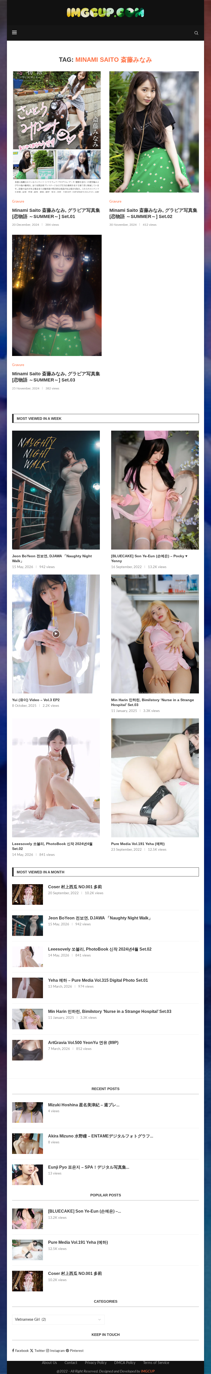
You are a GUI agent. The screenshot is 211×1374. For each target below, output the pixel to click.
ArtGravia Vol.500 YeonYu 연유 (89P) (83, 1042)
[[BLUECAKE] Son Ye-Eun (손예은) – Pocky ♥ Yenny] (155, 490)
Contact (71, 1363)
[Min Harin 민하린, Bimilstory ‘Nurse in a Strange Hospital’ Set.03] (155, 634)
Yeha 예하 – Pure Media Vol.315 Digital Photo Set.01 (98, 980)
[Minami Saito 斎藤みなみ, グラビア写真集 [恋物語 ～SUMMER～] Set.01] (57, 132)
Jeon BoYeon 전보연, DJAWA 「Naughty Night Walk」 (52, 558)
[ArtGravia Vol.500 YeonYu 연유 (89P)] (27, 1050)
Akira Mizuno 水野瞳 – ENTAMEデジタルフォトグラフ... (100, 1136)
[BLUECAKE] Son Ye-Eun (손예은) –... (84, 1211)
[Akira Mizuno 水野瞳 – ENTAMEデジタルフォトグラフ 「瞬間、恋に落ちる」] (27, 1143)
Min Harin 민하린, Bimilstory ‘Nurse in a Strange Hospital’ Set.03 (152, 702)
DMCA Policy (124, 1363)
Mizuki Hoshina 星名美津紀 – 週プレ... (83, 1105)
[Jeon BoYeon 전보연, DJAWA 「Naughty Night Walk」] (56, 490)
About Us (49, 1363)
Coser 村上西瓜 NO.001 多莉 (75, 887)
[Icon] (56, 634)
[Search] (196, 32)
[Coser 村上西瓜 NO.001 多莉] (27, 894)
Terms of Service (156, 1363)
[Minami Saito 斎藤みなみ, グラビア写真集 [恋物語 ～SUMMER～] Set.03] (57, 295)
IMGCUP (148, 1371)
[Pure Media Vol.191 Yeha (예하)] (155, 777)
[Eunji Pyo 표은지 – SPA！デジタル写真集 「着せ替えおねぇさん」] (27, 1174)
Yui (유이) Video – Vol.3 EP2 (36, 700)
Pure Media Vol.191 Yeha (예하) (138, 844)
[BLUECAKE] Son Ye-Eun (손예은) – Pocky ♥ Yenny (149, 558)
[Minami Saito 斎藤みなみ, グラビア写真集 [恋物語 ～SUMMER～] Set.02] (154, 132)
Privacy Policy (96, 1363)
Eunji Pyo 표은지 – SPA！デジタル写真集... (88, 1167)
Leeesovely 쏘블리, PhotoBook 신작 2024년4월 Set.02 (52, 846)
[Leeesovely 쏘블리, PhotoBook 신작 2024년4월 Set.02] (56, 777)
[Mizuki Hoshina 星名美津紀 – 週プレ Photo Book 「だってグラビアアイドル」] (27, 1112)
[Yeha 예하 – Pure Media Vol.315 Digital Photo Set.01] (27, 988)
